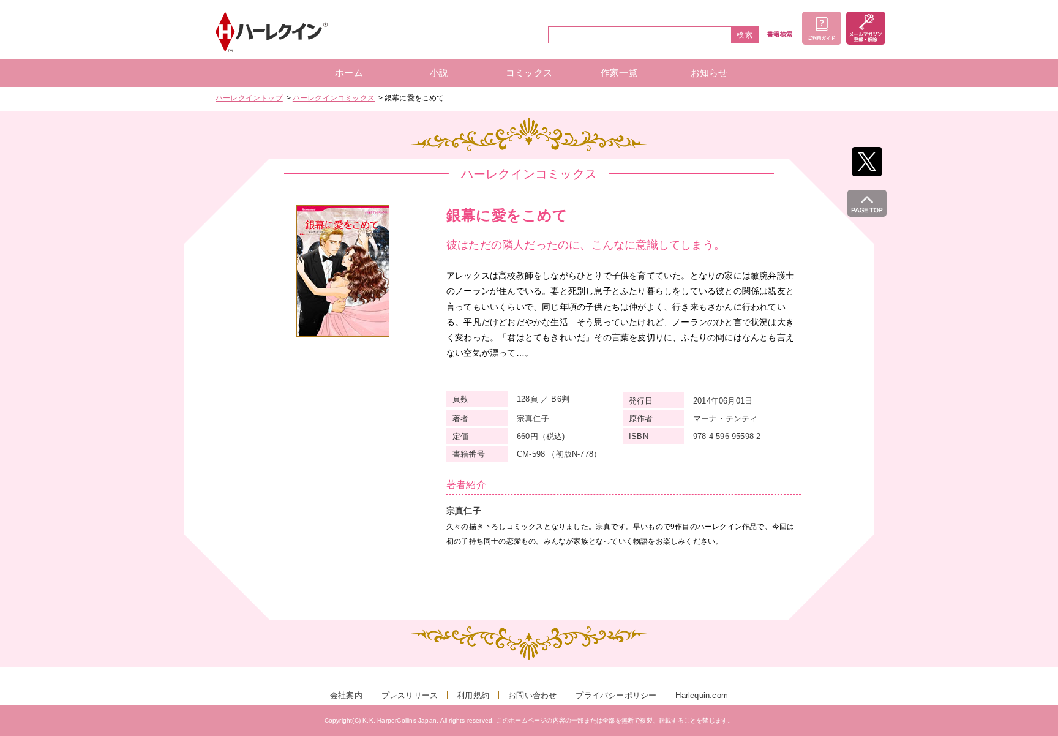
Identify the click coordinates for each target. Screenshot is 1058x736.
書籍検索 (779, 34)
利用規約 (473, 695)
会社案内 (346, 695)
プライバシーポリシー (616, 695)
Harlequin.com (701, 695)
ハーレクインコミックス (334, 98)
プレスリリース (409, 695)
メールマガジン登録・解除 (865, 28)
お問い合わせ (532, 695)
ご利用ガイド (821, 28)
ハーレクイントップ (249, 98)
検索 (745, 35)
